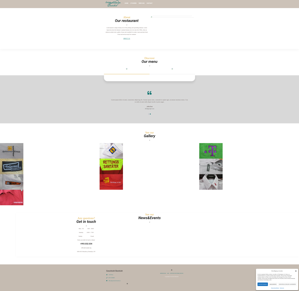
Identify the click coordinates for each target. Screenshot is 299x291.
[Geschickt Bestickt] (113, 3)
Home (126, 3)
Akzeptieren (262, 284)
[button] (296, 271)
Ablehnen (273, 284)
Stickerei (133, 3)
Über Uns (142, 3)
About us (126, 38)
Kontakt (150, 3)
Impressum (282, 288)
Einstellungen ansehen (287, 284)
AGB (168, 273)
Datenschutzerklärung (275, 288)
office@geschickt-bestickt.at (114, 280)
